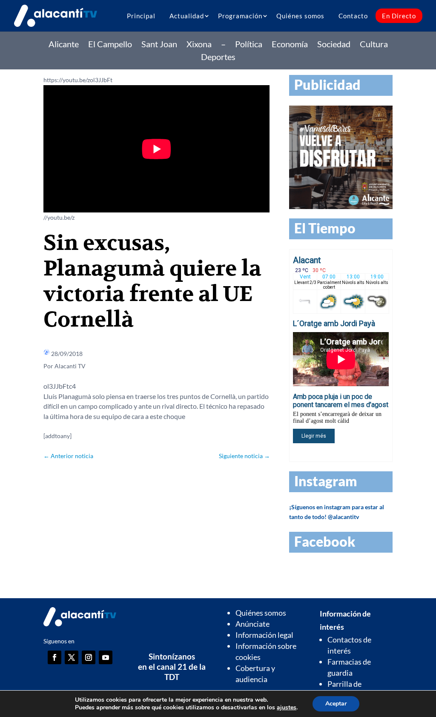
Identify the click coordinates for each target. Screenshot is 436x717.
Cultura (374, 45)
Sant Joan (159, 45)
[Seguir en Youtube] (105, 657)
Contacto (353, 16)
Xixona (199, 45)
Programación (240, 16)
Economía (290, 45)
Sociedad (333, 45)
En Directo (399, 16)
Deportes (218, 58)
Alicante (64, 45)
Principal (141, 16)
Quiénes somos (300, 16)
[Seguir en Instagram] (88, 657)
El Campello (110, 45)
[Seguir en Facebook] (54, 657)
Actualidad (186, 16)
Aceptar (336, 704)
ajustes (286, 707)
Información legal (264, 635)
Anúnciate (252, 623)
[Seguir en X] (71, 657)
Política (248, 45)
